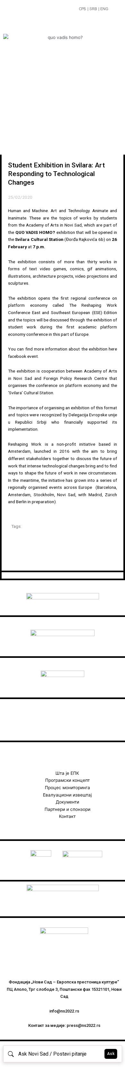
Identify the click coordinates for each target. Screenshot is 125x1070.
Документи (67, 801)
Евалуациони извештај (67, 794)
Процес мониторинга (67, 787)
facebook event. (23, 356)
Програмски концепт (67, 780)
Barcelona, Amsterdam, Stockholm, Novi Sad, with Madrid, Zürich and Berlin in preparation (62, 494)
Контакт (67, 816)
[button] (114, 9)
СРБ (82, 8)
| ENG (103, 8)
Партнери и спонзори (67, 809)
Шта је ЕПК (67, 773)
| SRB (92, 8)
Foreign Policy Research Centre (75, 378)
